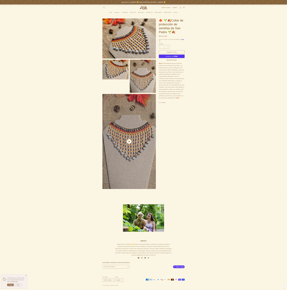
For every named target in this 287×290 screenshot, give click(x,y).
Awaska (107, 285)
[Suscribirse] (127, 266)
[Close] (26, 275)
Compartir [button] (163, 102)
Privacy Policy (14, 281)
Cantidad (161, 43)
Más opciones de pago (172, 59)
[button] (104, 7)
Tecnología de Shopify (113, 285)
